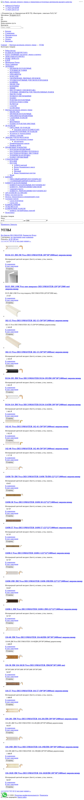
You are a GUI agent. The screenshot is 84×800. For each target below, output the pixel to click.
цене (24, 237)
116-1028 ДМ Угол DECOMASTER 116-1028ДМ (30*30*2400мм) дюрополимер (42, 773)
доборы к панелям (16, 135)
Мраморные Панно (12, 62)
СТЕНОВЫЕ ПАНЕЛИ (18, 118)
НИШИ (12, 88)
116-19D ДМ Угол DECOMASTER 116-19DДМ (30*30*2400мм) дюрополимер (42, 747)
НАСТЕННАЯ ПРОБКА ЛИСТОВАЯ (24, 153)
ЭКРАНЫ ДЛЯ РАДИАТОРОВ (17, 137)
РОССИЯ (13, 163)
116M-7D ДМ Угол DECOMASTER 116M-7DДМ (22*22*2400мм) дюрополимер (42, 476)
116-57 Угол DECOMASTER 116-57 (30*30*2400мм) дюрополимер (36, 691)
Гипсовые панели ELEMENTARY (26, 129)
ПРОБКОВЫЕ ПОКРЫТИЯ (16, 147)
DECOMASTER (16, 235)
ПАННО (13, 98)
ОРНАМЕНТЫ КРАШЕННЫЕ (21, 116)
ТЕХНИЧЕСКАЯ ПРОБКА (20, 155)
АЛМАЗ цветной (20, 165)
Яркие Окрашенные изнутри (25, 173)
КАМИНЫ (14, 82)
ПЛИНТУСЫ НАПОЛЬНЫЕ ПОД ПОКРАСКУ (28, 185)
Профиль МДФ (15, 145)
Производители (11, 35)
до (24, 220)
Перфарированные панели (19, 143)
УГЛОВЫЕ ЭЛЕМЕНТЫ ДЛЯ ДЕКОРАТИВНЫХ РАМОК (32, 92)
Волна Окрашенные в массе (24, 167)
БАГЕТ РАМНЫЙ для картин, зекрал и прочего (23, 54)
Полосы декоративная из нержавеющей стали (22, 197)
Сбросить (13, 224)
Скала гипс (14, 203)
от (2, 220)
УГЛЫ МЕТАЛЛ (11, 207)
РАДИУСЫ (14, 104)
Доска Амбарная (11, 64)
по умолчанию (16, 237)
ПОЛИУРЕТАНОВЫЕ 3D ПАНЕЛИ (23, 131)
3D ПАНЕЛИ (10, 126)
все (17, 239)
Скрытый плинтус (16, 189)
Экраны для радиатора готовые (21, 139)
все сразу (20, 241)
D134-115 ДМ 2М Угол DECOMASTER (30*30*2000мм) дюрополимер (38, 255)
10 (13, 241)
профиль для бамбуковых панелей (22, 210)
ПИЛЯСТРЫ (14, 84)
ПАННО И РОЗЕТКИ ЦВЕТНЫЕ (22, 124)
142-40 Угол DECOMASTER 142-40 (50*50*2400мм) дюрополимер (36, 448)
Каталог (8, 31)
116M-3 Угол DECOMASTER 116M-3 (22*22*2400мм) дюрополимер (37, 553)
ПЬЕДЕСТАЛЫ (16, 94)
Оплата (8, 39)
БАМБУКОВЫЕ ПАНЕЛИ (15, 208)
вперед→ (27, 241)
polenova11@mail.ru (12, 5)
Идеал (34, 235)
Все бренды (5, 235)
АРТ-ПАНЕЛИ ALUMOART (16, 193)
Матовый (17, 171)
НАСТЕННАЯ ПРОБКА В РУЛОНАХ (24, 151)
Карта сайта (22, 797)
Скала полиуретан (16, 201)
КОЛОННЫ (14, 86)
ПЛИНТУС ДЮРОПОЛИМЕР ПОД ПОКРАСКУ (28, 191)
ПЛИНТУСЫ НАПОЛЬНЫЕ (16, 183)
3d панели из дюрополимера (20, 133)
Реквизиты (44, 795)
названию (29, 237)
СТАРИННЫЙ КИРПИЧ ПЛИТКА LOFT (25, 181)
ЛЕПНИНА (9, 66)
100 (14, 239)
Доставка (8, 37)
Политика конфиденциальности (27, 795)
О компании (9, 33)
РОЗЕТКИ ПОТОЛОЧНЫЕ (20, 100)
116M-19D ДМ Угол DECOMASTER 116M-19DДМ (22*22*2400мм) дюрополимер (43, 581)
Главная (4, 45)
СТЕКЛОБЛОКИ (11, 159)
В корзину (9, 269)
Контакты (9, 41)
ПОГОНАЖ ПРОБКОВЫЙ (20, 149)
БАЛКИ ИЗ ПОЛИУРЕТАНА (16, 52)
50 (11, 239)
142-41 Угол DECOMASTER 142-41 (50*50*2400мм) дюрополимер (36, 426)
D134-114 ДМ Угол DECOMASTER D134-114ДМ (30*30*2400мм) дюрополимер (43, 404)
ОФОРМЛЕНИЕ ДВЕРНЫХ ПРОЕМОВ (25, 78)
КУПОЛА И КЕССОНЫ (19, 102)
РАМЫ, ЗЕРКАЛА (12, 58)
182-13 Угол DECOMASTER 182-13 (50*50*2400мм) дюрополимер (36, 352)
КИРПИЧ (8, 177)
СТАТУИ (13, 106)
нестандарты (19, 141)
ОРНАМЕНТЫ (15, 74)
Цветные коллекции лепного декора (22, 45)
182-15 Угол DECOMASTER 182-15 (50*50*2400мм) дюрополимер (36, 320)
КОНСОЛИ (14, 76)
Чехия (12, 175)
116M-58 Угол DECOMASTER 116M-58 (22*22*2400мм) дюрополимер (38, 502)
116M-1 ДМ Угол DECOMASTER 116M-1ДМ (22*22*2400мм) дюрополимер (41, 609)
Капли (16, 169)
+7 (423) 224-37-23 (12, 9)
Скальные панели (11, 199)
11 (16, 241)
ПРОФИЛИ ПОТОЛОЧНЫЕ (20, 68)
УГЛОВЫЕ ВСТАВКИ (18, 70)
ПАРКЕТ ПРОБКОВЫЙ (19, 157)
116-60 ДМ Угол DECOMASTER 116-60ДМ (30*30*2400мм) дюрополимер (40, 637)
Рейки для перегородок (14, 195)
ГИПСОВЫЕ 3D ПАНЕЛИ (20, 128)
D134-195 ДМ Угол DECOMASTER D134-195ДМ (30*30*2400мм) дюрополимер (43, 378)
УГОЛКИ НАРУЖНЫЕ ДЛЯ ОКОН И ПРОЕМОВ (29, 80)
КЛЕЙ (7, 60)
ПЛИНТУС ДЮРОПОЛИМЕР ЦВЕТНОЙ (26, 187)
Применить (5, 224)
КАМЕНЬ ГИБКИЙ (12, 205)
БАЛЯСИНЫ (15, 108)
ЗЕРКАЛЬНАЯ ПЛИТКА (15, 56)
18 (9, 239)
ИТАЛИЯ (13, 161)
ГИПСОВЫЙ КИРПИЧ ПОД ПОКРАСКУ (25, 179)
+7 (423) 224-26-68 (12, 7)
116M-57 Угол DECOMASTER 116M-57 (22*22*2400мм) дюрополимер (38, 527)
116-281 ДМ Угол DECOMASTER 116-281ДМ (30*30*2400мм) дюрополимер (41, 719)
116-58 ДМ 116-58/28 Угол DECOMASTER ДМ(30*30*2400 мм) (35, 665)
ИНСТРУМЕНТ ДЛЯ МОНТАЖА (23, 90)
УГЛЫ (41, 45)
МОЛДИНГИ (15, 72)
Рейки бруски (10, 50)
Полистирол (9, 212)
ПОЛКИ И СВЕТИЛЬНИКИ (20, 96)
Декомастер (27, 235)
